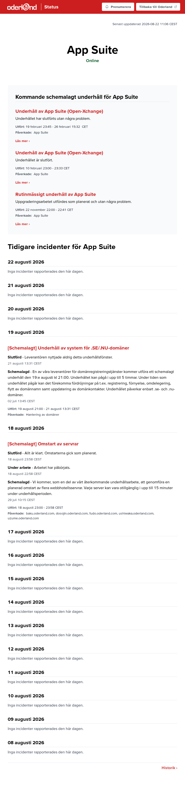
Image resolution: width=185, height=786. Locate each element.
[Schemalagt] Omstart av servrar (43, 443)
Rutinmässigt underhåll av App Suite (55, 194)
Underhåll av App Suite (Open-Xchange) (59, 111)
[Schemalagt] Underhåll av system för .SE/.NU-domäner (68, 347)
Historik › (169, 767)
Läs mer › (22, 141)
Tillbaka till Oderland (155, 7)
